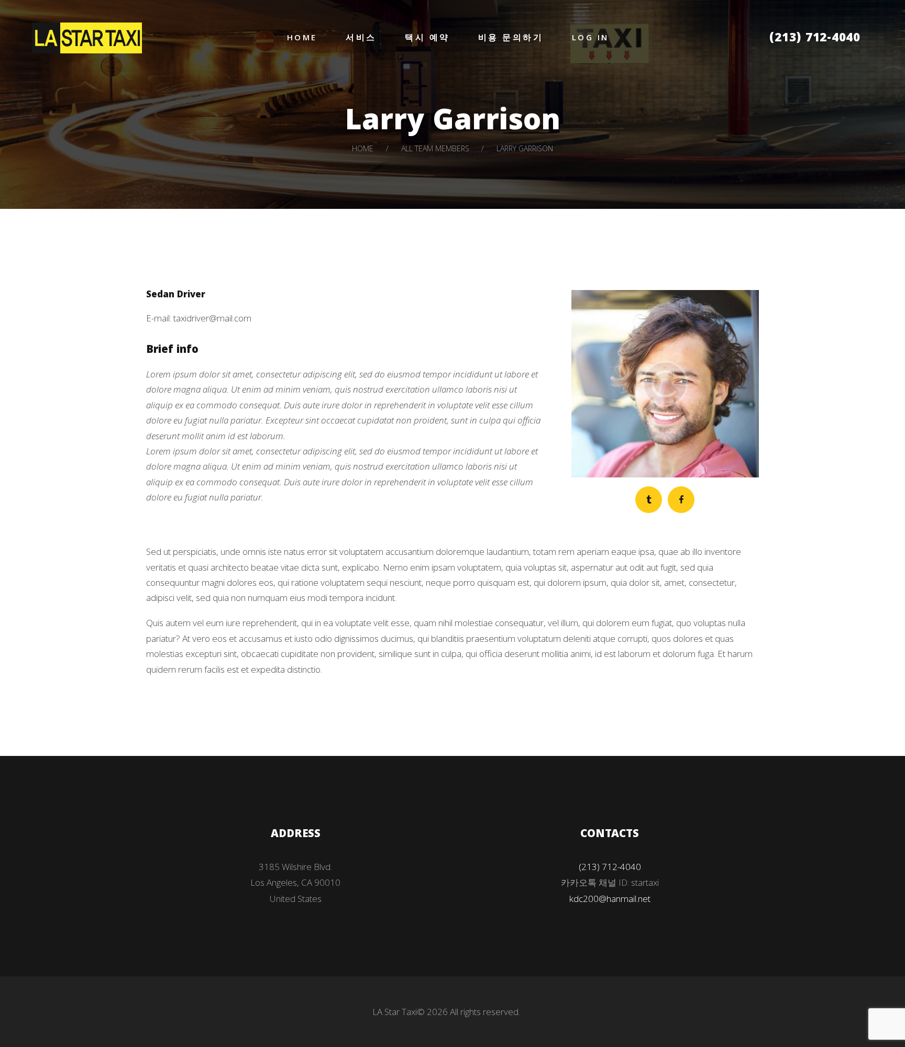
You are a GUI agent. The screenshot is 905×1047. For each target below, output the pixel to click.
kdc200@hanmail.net (609, 899)
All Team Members (435, 148)
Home (362, 148)
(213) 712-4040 (814, 39)
